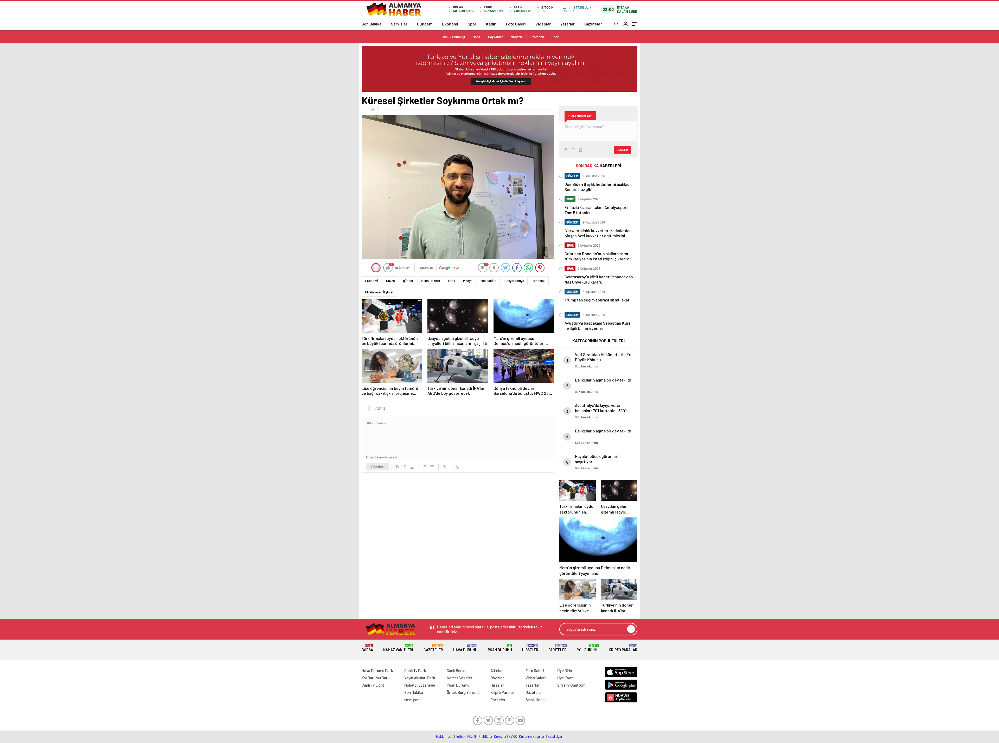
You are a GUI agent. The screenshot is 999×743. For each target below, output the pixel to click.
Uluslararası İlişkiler (379, 292)
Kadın (491, 23)
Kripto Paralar (623, 648)
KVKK (513, 736)
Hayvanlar (495, 37)
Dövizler (497, 677)
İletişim (461, 736)
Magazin (517, 37)
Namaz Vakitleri (398, 648)
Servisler (399, 23)
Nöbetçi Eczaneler (420, 685)
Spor (472, 23)
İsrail (451, 281)
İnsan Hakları (430, 281)
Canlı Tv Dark (415, 670)
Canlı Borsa (456, 670)
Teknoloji (538, 281)
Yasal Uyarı (555, 736)
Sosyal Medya (514, 281)
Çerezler (500, 736)
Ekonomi (450, 23)
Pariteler (557, 648)
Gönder (377, 466)
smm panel (413, 699)
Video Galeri (536, 677)
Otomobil (537, 37)
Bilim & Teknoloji (452, 37)
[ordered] (424, 467)
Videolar (543, 23)
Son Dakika (371, 23)
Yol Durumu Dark (376, 677)
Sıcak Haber (536, 699)
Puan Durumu (500, 648)
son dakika (488, 281)
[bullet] (432, 467)
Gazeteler (593, 23)
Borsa (367, 648)
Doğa (476, 37)
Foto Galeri (516, 23)
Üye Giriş (564, 670)
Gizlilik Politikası (480, 736)
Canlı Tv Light (373, 685)
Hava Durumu (465, 648)
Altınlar (496, 670)
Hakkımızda (444, 736)
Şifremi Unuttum (571, 685)
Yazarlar (567, 23)
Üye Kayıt (565, 677)
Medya (467, 281)
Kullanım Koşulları (532, 736)
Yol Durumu (588, 648)
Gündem (424, 23)
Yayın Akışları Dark (419, 677)
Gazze (390, 281)
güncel (408, 281)
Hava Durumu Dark (377, 670)
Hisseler (530, 648)
